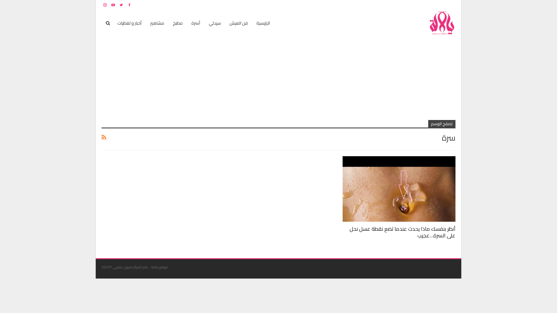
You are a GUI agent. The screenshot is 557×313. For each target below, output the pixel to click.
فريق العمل (435, 5)
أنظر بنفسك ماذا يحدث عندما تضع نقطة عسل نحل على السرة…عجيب (402, 232)
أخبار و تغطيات (129, 23)
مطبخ (178, 23)
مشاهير (157, 23)
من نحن (450, 5)
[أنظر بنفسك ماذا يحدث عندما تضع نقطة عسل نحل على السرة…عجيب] (399, 188)
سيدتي (215, 23)
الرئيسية (263, 23)
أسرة (195, 23)
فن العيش (238, 23)
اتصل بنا (418, 5)
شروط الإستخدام (399, 5)
